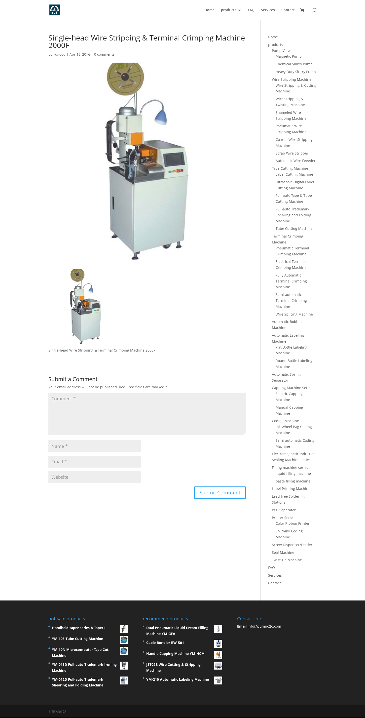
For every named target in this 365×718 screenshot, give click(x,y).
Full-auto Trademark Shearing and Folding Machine (293, 215)
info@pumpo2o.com (264, 626)
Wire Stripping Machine (291, 79)
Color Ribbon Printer (293, 523)
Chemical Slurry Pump (294, 64)
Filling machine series (290, 467)
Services (268, 10)
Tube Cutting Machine (294, 228)
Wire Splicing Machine (294, 314)
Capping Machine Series (292, 387)
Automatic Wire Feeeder (296, 160)
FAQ (251, 10)
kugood (59, 54)
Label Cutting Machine (294, 174)
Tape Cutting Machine (290, 168)
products (228, 10)
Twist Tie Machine (287, 560)
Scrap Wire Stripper (292, 153)
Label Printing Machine (291, 488)
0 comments (104, 54)
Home (209, 10)
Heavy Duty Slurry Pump (296, 71)
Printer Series (283, 517)
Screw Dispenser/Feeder (292, 544)
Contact (288, 10)
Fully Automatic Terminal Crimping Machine (291, 281)
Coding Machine (285, 420)
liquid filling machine (293, 473)
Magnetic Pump (289, 56)
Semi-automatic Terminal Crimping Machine (291, 300)
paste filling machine (293, 481)
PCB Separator (284, 510)
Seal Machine (283, 552)
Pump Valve (281, 50)
